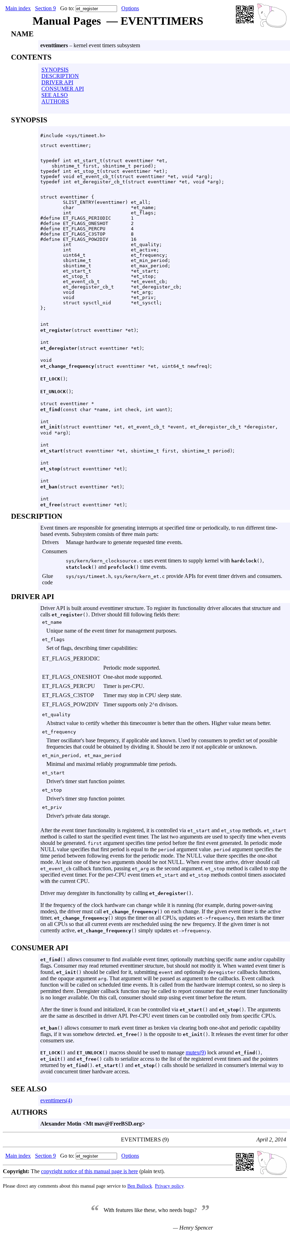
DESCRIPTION (60, 76)
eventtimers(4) (56, 1100)
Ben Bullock (139, 1186)
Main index (18, 8)
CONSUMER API (62, 89)
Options (130, 8)
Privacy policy (169, 1186)
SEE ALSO (54, 95)
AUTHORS (55, 101)
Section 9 (45, 8)
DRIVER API (57, 82)
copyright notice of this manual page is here (89, 1171)
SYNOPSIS (55, 70)
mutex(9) (196, 1052)
